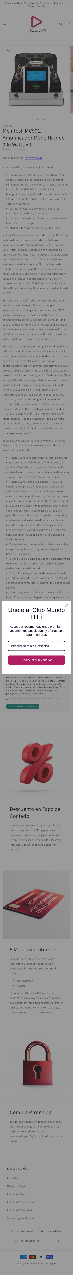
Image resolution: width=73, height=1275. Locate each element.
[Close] (66, 605)
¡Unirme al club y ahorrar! (36, 660)
